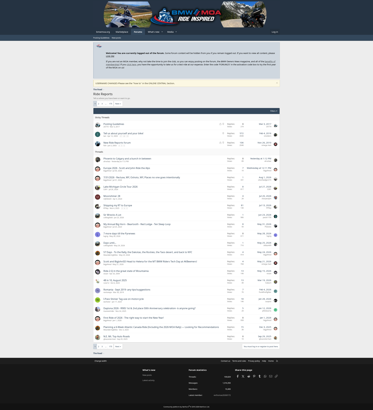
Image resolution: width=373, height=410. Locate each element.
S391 (105, 189)
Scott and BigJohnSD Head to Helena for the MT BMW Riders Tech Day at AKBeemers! (150, 261)
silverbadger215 (264, 180)
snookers (267, 136)
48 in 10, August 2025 (115, 280)
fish (104, 145)
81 (242, 205)
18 (242, 298)
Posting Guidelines (101, 37)
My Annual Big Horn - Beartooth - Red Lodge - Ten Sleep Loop (137, 224)
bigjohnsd (107, 171)
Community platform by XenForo (186, 407)
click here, (132, 64)
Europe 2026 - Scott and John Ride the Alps (126, 168)
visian (105, 273)
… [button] (106, 103)
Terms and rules (239, 361)
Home (271, 361)
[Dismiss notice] (276, 83)
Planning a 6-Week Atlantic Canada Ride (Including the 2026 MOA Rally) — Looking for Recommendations (161, 327)
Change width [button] (101, 361)
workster (107, 302)
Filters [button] (273, 111)
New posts (116, 37)
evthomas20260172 (222, 395)
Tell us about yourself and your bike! (123, 133)
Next (117, 103)
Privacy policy (254, 361)
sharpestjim (266, 198)
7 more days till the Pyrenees (119, 233)
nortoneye (107, 292)
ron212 (106, 283)
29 (127, 136)
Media (170, 31)
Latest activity (148, 380)
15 (242, 326)
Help (264, 361)
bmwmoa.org (103, 31)
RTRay (105, 208)
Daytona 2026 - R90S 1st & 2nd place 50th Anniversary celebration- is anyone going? (149, 308)
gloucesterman (109, 339)
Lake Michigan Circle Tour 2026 (120, 186)
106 (242, 142)
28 (124, 136)
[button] (162, 32)
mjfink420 (107, 199)
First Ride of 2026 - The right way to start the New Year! (133, 317)
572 (242, 133)
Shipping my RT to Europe (117, 205)
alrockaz (106, 161)
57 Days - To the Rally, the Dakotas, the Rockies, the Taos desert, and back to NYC (147, 252)
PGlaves (268, 226)
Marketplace (122, 31)
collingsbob (108, 217)
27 (121, 136)
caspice (268, 301)
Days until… (109, 242)
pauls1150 (267, 217)
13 (242, 270)
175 (110, 103)
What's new (153, 31)
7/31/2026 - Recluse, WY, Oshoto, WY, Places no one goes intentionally (141, 177)
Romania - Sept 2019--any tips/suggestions (126, 289)
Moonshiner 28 (111, 196)
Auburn (268, 283)
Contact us (225, 361)
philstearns (266, 311)
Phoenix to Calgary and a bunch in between (127, 158)
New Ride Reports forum (117, 142)
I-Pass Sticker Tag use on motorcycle (123, 299)
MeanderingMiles (110, 255)
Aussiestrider (108, 311)
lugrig (105, 236)
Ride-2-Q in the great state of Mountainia (126, 271)
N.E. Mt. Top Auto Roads (116, 336)
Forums (138, 31)
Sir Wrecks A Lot (112, 214)
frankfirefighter (265, 292)
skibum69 (267, 245)
